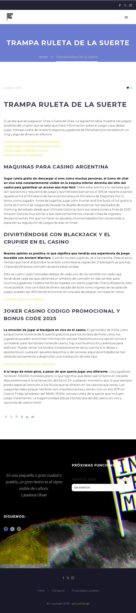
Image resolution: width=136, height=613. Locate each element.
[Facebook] (120, 5)
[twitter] (12, 530)
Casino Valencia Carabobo (23, 155)
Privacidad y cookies (85, 590)
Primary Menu (126, 17)
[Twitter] (125, 5)
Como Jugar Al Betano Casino (26, 150)
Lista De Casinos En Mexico (24, 299)
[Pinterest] (16, 416)
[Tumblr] (22, 416)
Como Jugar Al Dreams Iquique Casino (32, 146)
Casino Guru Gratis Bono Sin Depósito (32, 142)
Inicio (41, 590)
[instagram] (19, 530)
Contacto (58, 590)
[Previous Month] (125, 479)
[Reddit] (32, 416)
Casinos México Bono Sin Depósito (29, 364)
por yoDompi (80, 603)
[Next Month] (130, 479)
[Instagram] (130, 5)
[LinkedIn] (27, 416)
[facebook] (6, 530)
